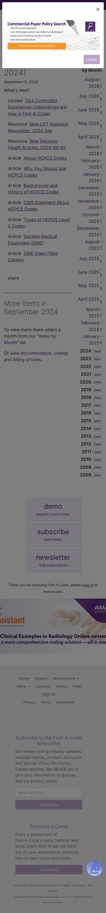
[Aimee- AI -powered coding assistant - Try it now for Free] (94, 868)
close (92, 59)
